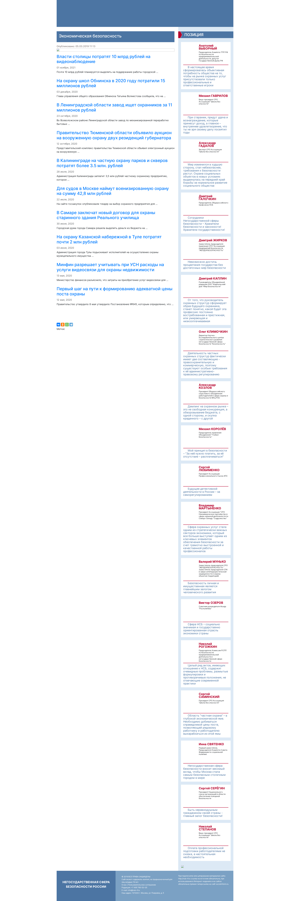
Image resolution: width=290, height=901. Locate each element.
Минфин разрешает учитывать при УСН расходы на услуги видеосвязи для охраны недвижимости (110, 267)
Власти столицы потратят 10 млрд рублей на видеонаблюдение (103, 59)
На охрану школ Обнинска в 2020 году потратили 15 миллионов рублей (111, 83)
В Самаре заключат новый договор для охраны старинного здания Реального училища (106, 215)
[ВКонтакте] (58, 324)
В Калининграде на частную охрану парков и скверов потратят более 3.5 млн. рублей (112, 163)
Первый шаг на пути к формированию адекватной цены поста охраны (114, 291)
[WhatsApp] (67, 324)
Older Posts (115, 315)
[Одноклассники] (62, 324)
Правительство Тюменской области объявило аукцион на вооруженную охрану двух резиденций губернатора (114, 135)
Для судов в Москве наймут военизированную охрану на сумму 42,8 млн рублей (113, 191)
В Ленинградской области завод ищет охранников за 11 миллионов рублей (114, 107)
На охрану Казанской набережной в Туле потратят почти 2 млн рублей (109, 239)
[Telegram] (71, 324)
